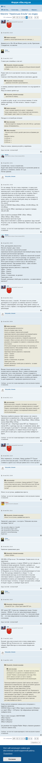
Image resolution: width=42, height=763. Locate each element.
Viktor (6, 50)
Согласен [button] (12, 759)
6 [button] (31, 17)
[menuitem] (3, 6)
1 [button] (19, 17)
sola (8, 20)
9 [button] (35, 17)
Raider (7, 154)
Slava (6, 502)
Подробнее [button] (7, 754)
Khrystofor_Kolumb (10, 176)
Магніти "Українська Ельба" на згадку (19, 14)
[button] (14, 17)
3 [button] (24, 17)
